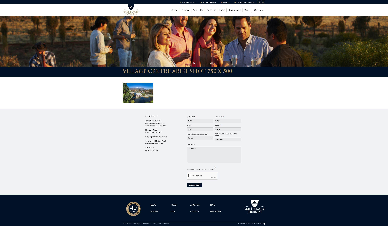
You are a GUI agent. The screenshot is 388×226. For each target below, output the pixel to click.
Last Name (219, 117)
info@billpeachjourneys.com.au (156, 137)
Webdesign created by (250, 223)
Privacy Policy (147, 223)
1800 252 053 (156, 120)
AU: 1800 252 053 (188, 2)
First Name (191, 117)
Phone (218, 125)
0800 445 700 (159, 123)
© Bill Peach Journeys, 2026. (132, 223)
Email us (226, 2)
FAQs (221, 10)
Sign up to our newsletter (245, 2)
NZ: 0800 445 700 (209, 2)
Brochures (234, 10)
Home (175, 10)
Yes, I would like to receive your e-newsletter (200, 169)
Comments (191, 144)
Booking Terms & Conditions (161, 223)
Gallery (211, 10)
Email (189, 125)
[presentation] (202, 176)
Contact (258, 10)
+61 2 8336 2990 (160, 126)
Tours (185, 10)
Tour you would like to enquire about (226, 134)
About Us (198, 10)
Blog (247, 10)
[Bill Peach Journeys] (133, 208)
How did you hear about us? (197, 134)
